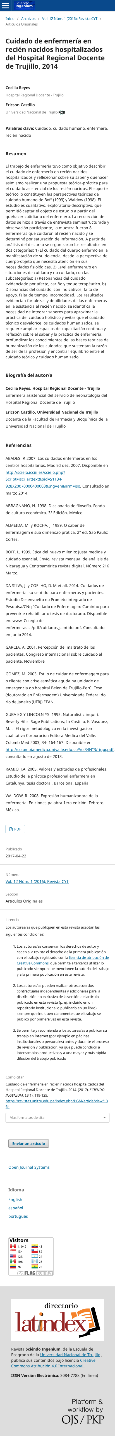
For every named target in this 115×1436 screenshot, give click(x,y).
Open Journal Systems (29, 1167)
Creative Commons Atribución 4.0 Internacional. (53, 1363)
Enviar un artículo (28, 1143)
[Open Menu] (5, 5)
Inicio (10, 18)
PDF (17, 829)
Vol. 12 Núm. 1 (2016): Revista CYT (69, 18)
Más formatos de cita (26, 1117)
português (18, 1216)
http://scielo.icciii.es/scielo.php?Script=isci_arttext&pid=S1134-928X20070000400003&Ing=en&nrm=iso (43, 479)
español (15, 1207)
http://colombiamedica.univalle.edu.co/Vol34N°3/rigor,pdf (60, 749)
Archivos (28, 18)
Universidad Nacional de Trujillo (70, 1354)
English (15, 1199)
